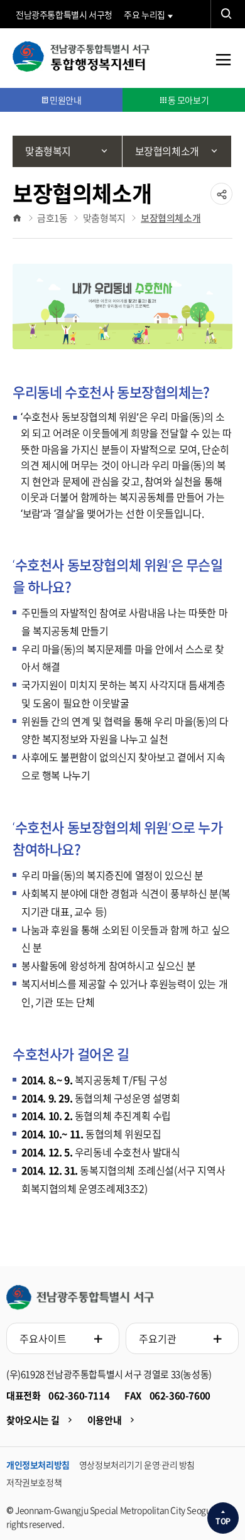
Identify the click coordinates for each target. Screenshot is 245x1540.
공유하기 (222, 204)
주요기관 (158, 1338)
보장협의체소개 (170, 218)
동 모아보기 (188, 100)
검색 (226, 14)
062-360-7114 (78, 1395)
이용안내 (104, 1420)
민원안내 (65, 100)
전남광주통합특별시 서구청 (64, 14)
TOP (223, 1521)
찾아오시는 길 (32, 1420)
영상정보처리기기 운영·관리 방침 (137, 1464)
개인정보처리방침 (38, 1464)
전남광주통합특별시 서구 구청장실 (80, 1297)
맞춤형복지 (104, 218)
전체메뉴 (223, 68)
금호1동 (52, 218)
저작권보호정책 (34, 1482)
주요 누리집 (144, 14)
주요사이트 (43, 1338)
